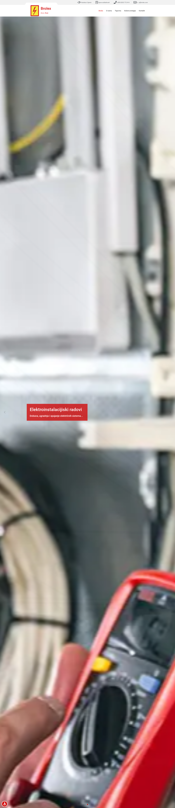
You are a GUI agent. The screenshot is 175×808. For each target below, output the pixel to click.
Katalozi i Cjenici (86, 2)
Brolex (101, 11)
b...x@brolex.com (142, 2)
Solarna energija (130, 11)
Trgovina (118, 11)
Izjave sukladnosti (104, 2)
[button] (4, 412)
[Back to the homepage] (34, 11)
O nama (109, 11)
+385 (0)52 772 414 (123, 2)
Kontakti (142, 11)
